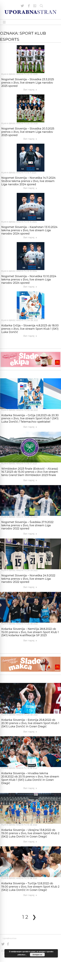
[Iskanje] (41, 5)
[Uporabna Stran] (30, 12)
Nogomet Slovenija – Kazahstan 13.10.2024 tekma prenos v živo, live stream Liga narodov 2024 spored (29, 230)
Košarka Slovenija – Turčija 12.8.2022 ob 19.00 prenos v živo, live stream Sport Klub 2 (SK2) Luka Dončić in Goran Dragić (30, 887)
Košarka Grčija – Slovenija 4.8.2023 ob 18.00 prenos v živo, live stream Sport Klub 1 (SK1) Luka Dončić (30, 329)
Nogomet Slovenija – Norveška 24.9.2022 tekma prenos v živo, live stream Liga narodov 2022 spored (28, 579)
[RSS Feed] (34, 5)
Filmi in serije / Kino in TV (13, 74)
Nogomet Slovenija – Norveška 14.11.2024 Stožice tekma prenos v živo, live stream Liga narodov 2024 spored (28, 181)
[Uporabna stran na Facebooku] (28, 5)
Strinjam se (37, 954)
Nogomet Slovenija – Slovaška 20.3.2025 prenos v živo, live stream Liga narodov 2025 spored (27, 132)
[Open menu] (4, 22)
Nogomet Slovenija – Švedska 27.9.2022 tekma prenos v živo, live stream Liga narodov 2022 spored (27, 525)
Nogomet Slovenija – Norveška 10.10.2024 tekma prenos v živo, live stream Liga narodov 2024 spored (28, 279)
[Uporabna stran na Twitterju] (22, 5)
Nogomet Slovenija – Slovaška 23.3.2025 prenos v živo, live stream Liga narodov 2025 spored (27, 83)
